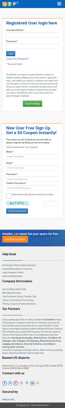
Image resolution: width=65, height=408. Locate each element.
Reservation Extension (25, 265)
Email (9, 163)
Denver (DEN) (9, 368)
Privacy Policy (27, 300)
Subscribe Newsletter (12, 276)
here (41, 353)
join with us (33, 350)
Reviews (17, 293)
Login (4, 272)
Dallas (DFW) (57, 366)
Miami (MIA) (23, 368)
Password (12, 41)
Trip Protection (9, 296)
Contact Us (27, 269)
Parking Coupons (10, 304)
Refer (21, 272)
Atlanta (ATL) (8, 366)
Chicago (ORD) (42, 366)
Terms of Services (11, 300)
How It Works (8, 289)
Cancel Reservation (11, 269)
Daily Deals (21, 289)
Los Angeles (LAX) (25, 366)
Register (13, 272)
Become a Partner (17, 353)
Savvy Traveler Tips (27, 296)
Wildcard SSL (8, 399)
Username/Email (15, 30)
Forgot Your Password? (17, 59)
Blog (10, 293)
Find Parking (32, 103)
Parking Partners (28, 304)
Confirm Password (16, 183)
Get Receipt (7, 265)
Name (10, 152)
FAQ (4, 293)
